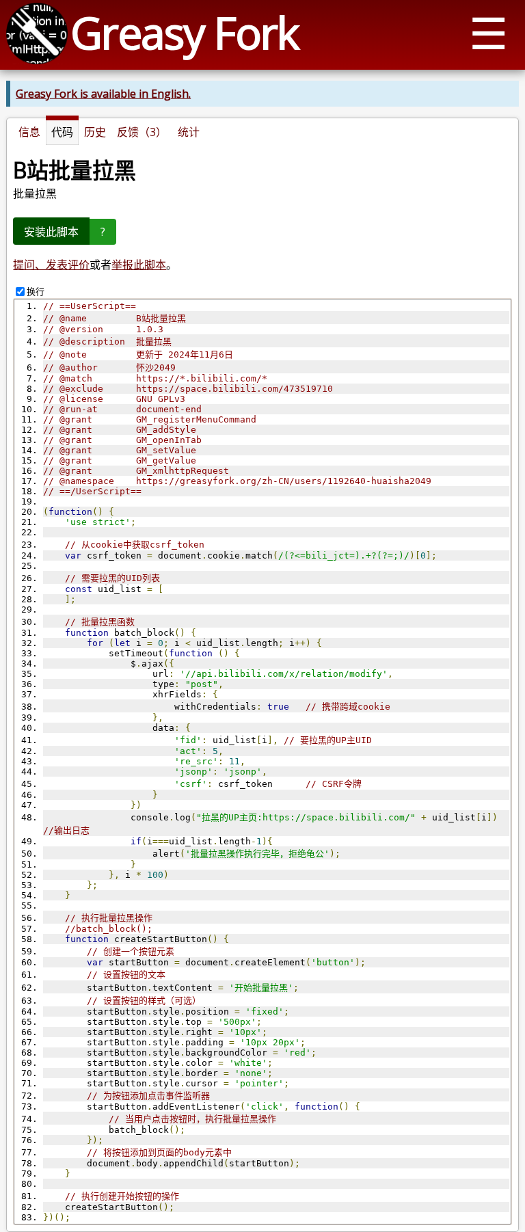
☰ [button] (488, 32)
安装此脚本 (51, 231)
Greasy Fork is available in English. (103, 93)
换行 (35, 291)
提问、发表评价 (51, 264)
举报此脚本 (138, 264)
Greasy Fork (184, 32)
